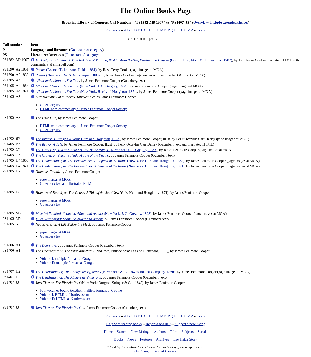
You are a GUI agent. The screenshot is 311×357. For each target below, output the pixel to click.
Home (108, 332)
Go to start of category (86, 50)
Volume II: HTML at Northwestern (65, 299)
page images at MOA (55, 179)
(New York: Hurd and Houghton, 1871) (86, 92)
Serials (202, 332)
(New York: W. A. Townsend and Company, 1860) (105, 272)
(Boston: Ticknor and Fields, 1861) (66, 70)
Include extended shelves (229, 22)
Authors (160, 332)
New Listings (140, 332)
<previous (113, 30)
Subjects (187, 332)
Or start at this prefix (142, 39)
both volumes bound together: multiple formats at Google (81, 290)
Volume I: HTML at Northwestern (64, 294)
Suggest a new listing (190, 324)
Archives (162, 339)
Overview (200, 22)
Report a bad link (158, 324)
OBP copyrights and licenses (155, 351)
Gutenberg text (50, 105)
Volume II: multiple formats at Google (67, 263)
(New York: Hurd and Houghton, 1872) (78, 139)
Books (118, 339)
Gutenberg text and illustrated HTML (67, 183)
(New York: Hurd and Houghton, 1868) (110, 161)
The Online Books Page (156, 10)
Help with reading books (124, 324)
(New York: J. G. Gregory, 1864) (81, 86)
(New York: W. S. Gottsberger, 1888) (68, 75)
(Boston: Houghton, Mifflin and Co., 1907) (134, 60)
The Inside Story (185, 339)
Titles (173, 332)
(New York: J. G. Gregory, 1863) (96, 150)
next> (201, 30)
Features (146, 339)
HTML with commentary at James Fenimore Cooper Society (83, 109)
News (131, 339)
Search (122, 332)
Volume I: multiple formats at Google (66, 259)
